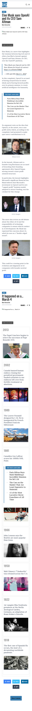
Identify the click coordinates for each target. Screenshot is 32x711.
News (4, 12)
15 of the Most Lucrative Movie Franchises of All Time (18, 115)
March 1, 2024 (21, 74)
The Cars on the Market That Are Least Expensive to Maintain (18, 108)
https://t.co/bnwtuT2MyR (13, 69)
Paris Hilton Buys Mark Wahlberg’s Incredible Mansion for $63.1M (15, 101)
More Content (16, 698)
